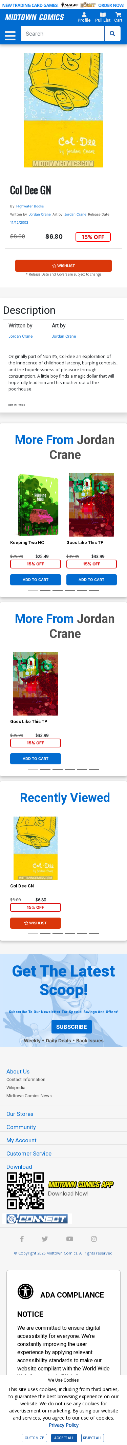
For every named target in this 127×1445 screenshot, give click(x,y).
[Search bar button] (112, 33)
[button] (84, 18)
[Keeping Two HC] (35, 505)
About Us (17, 1071)
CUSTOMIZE (34, 1438)
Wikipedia (15, 1087)
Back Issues (90, 1040)
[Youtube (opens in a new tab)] (69, 1239)
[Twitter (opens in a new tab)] (45, 1239)
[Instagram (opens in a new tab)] (94, 1239)
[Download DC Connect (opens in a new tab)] (66, 1219)
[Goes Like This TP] (91, 505)
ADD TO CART (35, 579)
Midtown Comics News (29, 1095)
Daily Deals (58, 1040)
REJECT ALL (92, 1438)
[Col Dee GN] (35, 848)
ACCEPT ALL (64, 1438)
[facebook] (22, 1239)
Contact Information (25, 1079)
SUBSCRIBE (71, 1026)
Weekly (32, 1040)
